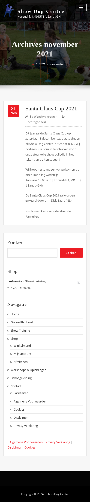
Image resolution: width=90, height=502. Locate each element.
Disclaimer (21, 417)
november (57, 64)
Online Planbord (22, 322)
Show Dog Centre (41, 11)
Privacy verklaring (26, 426)
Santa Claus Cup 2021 (51, 108)
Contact (16, 386)
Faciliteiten (21, 393)
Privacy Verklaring (58, 442)
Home (29, 64)
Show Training (20, 330)
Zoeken (15, 242)
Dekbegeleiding (21, 378)
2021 (42, 64)
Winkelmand (22, 345)
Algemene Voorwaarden (30, 401)
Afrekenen (21, 362)
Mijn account (22, 354)
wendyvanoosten (43, 116)
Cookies (19, 409)
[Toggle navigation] (81, 7)
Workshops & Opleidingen (28, 370)
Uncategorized (35, 122)
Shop (14, 339)
